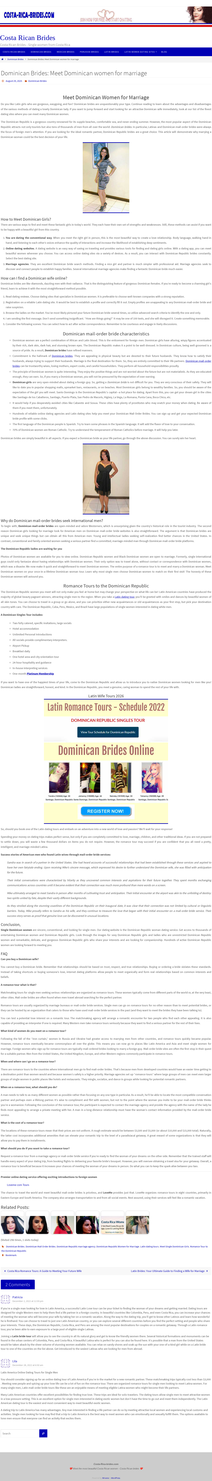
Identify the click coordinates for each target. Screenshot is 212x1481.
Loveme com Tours (18, 1185)
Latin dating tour (124, 597)
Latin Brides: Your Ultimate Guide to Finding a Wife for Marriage (168, 1271)
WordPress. (115, 1478)
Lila (14, 1361)
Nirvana (105, 1478)
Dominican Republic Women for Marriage (117, 1246)
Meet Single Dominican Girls (174, 1246)
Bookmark (11, 1255)
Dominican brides (62, 356)
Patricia (17, 1297)
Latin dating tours (149, 1246)
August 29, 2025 (14, 80)
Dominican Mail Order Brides (41, 1246)
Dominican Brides (15, 59)
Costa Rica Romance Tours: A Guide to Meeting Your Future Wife (44, 1271)
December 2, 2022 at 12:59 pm (27, 1301)
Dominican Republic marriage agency (76, 1246)
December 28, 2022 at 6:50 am (27, 1365)
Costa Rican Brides (27, 38)
